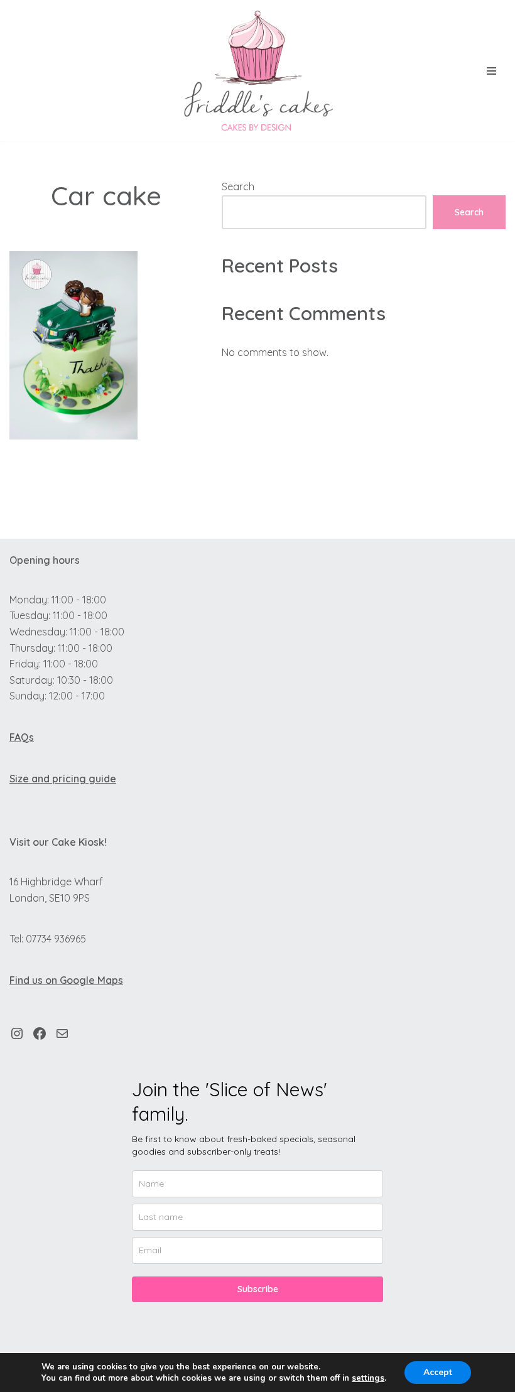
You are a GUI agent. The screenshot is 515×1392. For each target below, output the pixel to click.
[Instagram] (16, 1033)
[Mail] (62, 1033)
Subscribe (257, 1289)
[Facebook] (39, 1033)
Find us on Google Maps (66, 980)
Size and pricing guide (62, 778)
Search (238, 186)
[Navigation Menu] (491, 71)
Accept (437, 1372)
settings (368, 1378)
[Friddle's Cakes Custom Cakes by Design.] (257, 70)
